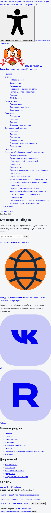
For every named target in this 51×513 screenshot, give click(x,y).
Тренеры (13, 122)
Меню (34, 511)
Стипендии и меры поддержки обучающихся (29, 200)
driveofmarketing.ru (23, 508)
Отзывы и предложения (20, 125)
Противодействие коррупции (23, 92)
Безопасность (16, 146)
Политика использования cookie (14, 503)
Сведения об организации (16, 476)
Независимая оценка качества (23, 89)
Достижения (15, 83)
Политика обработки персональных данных (19, 495)
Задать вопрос (16, 110)
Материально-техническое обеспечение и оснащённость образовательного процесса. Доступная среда (29, 182)
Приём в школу (16, 104)
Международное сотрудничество (24, 203)
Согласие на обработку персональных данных (20, 499)
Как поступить (6, 211)
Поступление (5, 511)
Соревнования (16, 140)
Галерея (13, 95)
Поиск (8, 43)
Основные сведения (18, 155)
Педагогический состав (20, 176)
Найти (26, 236)
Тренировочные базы (19, 107)
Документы (15, 164)
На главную (5, 242)
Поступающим (11, 101)
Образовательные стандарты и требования (29, 170)
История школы (17, 80)
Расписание (15, 116)
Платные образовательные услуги (24, 188)
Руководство (15, 86)
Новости (8, 149)
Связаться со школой (19, 242)
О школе (9, 77)
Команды (14, 119)
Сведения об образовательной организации (24, 152)
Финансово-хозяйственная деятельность (28, 191)
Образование (16, 167)
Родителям (9, 113)
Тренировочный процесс (16, 128)
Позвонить (26, 511)
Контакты (9, 206)
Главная (8, 74)
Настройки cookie (38, 503)
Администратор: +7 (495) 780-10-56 (15, 1)
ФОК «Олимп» (16, 98)
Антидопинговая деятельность (23, 143)
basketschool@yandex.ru (26, 4)
